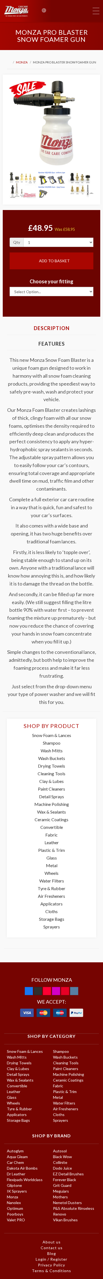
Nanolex (14, 1202)
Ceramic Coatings (51, 819)
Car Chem (15, 1162)
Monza (22, 62)
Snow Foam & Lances (51, 735)
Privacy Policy (51, 1265)
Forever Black (64, 1179)
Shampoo (51, 742)
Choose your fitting (51, 281)
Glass (51, 857)
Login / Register (51, 1259)
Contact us (52, 1247)
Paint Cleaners (51, 788)
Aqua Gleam (17, 1156)
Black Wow (62, 1156)
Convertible (51, 827)
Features (51, 344)
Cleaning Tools (51, 773)
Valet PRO (16, 1219)
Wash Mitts (52, 750)
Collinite (60, 1162)
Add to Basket (54, 260)
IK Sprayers (17, 1191)
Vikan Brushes (65, 1219)
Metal (51, 865)
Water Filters (51, 880)
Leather (51, 842)
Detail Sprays (51, 796)
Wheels (51, 873)
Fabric (51, 834)
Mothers (60, 1196)
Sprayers (51, 926)
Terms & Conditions (51, 1270)
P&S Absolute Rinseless (73, 1208)
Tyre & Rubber (51, 888)
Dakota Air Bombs (22, 1168)
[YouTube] (47, 991)
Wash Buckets (51, 758)
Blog (51, 1253)
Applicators (51, 903)
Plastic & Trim (51, 850)
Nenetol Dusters (67, 1202)
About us (52, 1242)
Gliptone (14, 1185)
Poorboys (15, 1214)
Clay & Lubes (51, 781)
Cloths (51, 911)
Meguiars (61, 1191)
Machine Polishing (51, 804)
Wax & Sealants (51, 811)
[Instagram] (56, 991)
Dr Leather (16, 1174)
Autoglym (15, 1151)
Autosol (60, 1151)
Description (51, 328)
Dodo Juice (62, 1168)
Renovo (59, 1214)
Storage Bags (51, 919)
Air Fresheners (51, 896)
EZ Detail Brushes (68, 1174)
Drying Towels (51, 765)
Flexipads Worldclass (25, 1179)
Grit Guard (62, 1185)
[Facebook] (29, 991)
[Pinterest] (65, 991)
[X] (38, 991)
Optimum (15, 1208)
